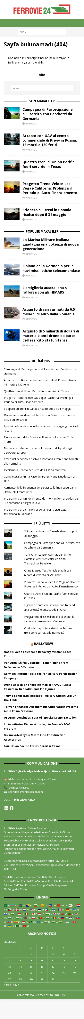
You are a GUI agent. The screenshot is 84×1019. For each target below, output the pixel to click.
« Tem (7, 984)
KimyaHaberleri (30, 832)
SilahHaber (10, 844)
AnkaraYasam (12, 836)
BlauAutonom (39, 881)
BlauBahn (42, 877)
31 (53, 979)
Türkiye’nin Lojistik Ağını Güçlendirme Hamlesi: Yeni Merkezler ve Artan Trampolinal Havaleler (47, 559)
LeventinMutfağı (44, 865)
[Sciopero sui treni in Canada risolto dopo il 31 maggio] (12, 213)
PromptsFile (44, 885)
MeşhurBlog (73, 865)
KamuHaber (27, 840)
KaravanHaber (64, 836)
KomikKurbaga (31, 861)
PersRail (26, 881)
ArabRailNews (12, 881)
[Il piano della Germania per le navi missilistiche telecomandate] (12, 269)
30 (42, 979)
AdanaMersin (29, 836)
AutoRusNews (28, 885)
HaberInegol (11, 849)
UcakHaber (41, 840)
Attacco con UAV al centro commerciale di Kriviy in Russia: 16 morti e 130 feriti (49, 140)
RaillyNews (44, 644)
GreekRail (54, 881)
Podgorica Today (18, 889)
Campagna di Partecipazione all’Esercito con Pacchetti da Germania (47, 114)
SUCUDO (9, 828)
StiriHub (8, 885)
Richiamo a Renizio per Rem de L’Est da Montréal (35, 470)
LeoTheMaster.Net (29, 844)
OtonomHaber (12, 832)
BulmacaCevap (13, 861)
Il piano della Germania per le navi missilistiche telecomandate (51, 268)
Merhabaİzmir (46, 836)
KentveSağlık (26, 865)
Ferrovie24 (66, 881)
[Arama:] (42, 31)
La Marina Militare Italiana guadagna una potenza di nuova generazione (50, 244)
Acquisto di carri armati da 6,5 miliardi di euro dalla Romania (48, 311)
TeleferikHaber (37, 828)
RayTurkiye (61, 861)
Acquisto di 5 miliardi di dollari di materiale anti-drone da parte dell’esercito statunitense (50, 336)
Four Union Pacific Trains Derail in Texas (32, 746)
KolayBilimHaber (50, 844)
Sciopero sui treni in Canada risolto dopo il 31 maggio (46, 212)
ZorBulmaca (11, 865)
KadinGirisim (63, 832)
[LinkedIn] (6, 808)
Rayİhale (60, 865)
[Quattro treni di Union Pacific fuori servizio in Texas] (12, 165)
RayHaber (22, 828)
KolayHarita (47, 861)
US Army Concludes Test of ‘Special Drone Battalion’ (40, 717)
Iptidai (68, 840)
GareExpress (57, 877)
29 (31, 979)
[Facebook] (11, 808)
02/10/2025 (31, 275)
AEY (51, 849)
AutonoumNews (26, 877)
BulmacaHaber (12, 852)
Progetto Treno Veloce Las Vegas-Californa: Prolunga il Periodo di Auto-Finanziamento (49, 188)
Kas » (16, 984)
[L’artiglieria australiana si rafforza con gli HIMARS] (12, 291)
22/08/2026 (31, 123)
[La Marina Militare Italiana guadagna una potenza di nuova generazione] (12, 243)
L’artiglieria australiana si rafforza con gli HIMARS (45, 290)
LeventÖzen (47, 832)
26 (74, 973)
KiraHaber (43, 849)
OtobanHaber (27, 849)
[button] (78, 23)
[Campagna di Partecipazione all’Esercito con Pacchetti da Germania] (12, 113)
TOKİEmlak (10, 869)
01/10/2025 (31, 253)
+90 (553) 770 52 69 (18, 787)
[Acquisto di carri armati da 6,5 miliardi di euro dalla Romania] (12, 313)
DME (16, 885)
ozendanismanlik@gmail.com (25, 791)
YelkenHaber (11, 840)
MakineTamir (56, 840)
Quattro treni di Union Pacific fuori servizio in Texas (48, 164)
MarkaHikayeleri (64, 849)
